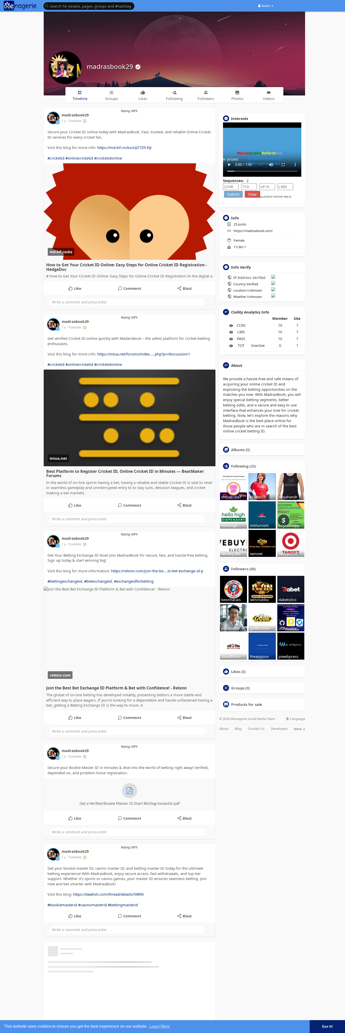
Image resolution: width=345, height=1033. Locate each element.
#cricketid (55, 158)
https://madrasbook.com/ (253, 230)
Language (297, 718)
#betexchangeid (98, 581)
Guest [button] (265, 5)
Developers (279, 728)
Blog (238, 728)
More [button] (298, 729)
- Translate (74, 121)
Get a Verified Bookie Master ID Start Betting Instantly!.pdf (130, 803)
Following (240, 466)
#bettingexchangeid (64, 581)
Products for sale (246, 704)
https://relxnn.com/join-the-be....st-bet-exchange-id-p (157, 570)
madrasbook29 (111, 66)
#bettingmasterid (123, 904)
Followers (240, 569)
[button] (90, 6)
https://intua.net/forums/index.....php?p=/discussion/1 (143, 353)
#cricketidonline (108, 158)
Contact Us (256, 728)
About (224, 728)
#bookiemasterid (62, 904)
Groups (237, 688)
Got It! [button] (327, 1026)
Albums (238, 450)
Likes (235, 671)
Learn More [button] (159, 1026)
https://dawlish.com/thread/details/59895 (108, 894)
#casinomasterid (92, 904)
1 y (64, 121)
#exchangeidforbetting (134, 581)
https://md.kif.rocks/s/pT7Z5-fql (124, 147)
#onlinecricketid (79, 158)
